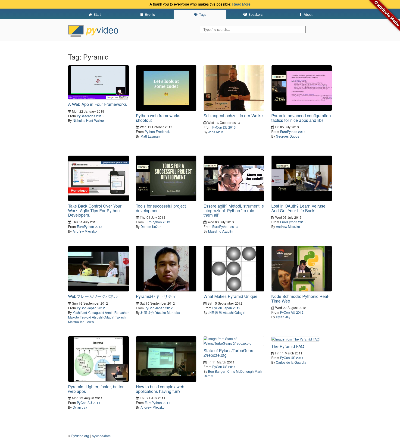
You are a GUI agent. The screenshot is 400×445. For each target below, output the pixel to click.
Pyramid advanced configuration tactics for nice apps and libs (301, 117)
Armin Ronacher (117, 312)
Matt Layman (150, 136)
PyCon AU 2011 (88, 402)
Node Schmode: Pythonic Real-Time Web (300, 298)
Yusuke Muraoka (167, 312)
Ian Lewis (87, 321)
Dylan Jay (283, 317)
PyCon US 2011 (224, 366)
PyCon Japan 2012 (91, 308)
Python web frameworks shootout (158, 117)
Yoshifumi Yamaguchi (88, 312)
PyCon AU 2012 (291, 312)
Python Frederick (157, 131)
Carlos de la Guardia (291, 362)
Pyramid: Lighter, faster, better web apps (96, 388)
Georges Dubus (287, 136)
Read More (241, 4)
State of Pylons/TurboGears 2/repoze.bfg (228, 352)
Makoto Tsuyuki (79, 317)
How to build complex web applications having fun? (160, 388)
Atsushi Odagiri (103, 317)
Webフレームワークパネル (93, 296)
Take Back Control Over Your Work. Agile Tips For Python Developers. (95, 210)
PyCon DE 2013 (224, 127)
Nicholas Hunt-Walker (88, 120)
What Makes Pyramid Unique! (231, 296)
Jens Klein (215, 131)
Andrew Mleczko (85, 231)
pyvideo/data (101, 435)
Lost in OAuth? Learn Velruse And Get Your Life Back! (298, 208)
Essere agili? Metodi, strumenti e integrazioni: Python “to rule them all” (233, 210)
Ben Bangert (217, 371)
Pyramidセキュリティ (156, 296)
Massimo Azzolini (220, 231)
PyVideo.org (80, 435)
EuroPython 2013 (293, 131)
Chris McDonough (240, 371)
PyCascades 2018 (90, 116)
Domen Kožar (151, 226)
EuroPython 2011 (157, 402)
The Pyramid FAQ (287, 346)
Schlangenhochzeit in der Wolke (233, 115)
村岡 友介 (147, 312)
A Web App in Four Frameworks (97, 104)
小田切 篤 (215, 312)
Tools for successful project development (161, 208)
